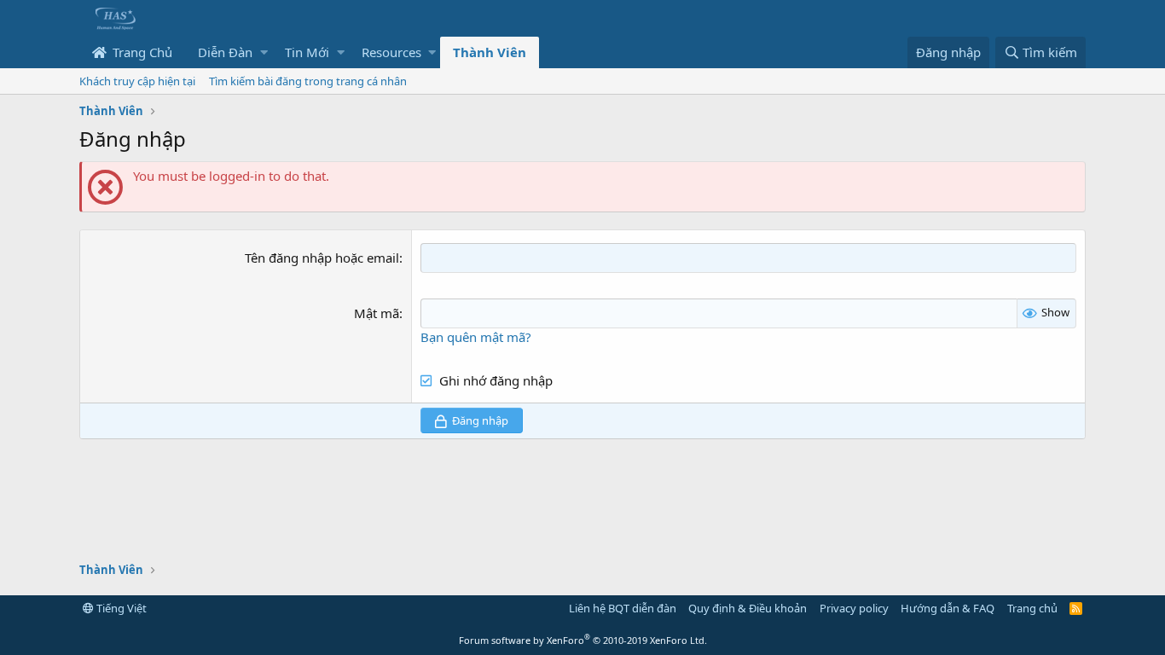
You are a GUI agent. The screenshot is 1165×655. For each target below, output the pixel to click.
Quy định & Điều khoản (747, 608)
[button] (264, 52)
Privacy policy (854, 608)
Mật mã (376, 313)
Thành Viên (489, 52)
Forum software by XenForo (583, 640)
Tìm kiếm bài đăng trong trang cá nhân (308, 81)
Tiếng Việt (120, 608)
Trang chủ (1032, 608)
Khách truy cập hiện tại (137, 81)
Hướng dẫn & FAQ (947, 608)
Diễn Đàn (225, 52)
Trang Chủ (140, 52)
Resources (391, 52)
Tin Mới (307, 52)
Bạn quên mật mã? (475, 336)
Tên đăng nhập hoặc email (322, 257)
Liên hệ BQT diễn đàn (622, 608)
